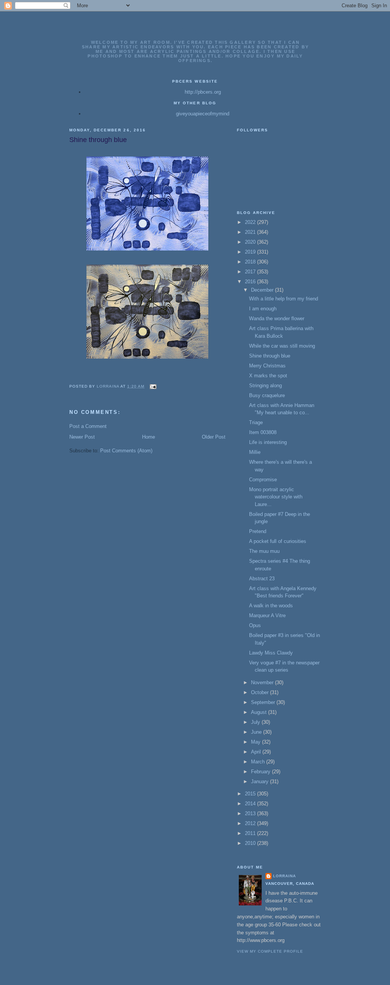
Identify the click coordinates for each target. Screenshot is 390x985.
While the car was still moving (282, 346)
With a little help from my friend (283, 299)
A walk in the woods (271, 605)
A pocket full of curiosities (277, 541)
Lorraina (284, 876)
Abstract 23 (262, 578)
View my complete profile (270, 951)
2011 (251, 833)
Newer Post (82, 437)
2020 (251, 242)
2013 (251, 813)
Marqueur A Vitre (267, 615)
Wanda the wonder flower (276, 318)
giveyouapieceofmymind (202, 114)
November (263, 682)
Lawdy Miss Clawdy (271, 653)
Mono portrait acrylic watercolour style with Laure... (275, 497)
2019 (251, 252)
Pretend (257, 531)
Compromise (263, 479)
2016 (251, 281)
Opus (255, 625)
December (263, 290)
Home (148, 437)
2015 (251, 794)
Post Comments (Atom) (126, 450)
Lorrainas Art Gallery (195, 31)
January (260, 781)
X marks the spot (268, 375)
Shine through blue (269, 356)
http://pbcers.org (203, 92)
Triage (256, 422)
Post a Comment (88, 426)
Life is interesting (268, 442)
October (260, 692)
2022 (251, 222)
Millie (255, 452)
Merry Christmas (267, 366)
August (259, 712)
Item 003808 (263, 432)
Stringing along (265, 385)
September (264, 702)
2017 (251, 272)
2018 (251, 262)
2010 (251, 843)
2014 (251, 803)
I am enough (263, 308)
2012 (251, 823)
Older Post (213, 437)
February (261, 771)
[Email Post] (152, 386)
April (256, 752)
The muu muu (264, 551)
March (258, 762)
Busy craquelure (267, 395)
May (256, 742)
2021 (251, 232)
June (257, 732)
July (256, 722)
